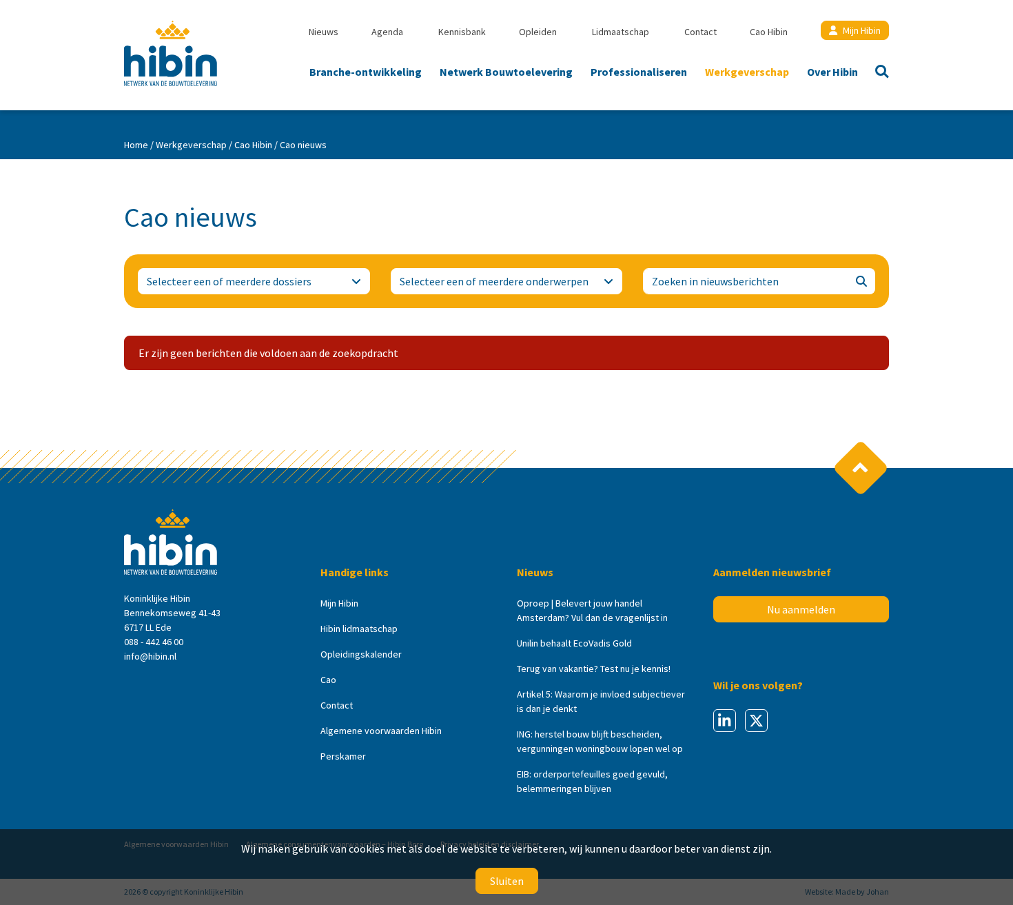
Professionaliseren (639, 72)
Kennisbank (462, 32)
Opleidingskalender (361, 654)
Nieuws (323, 32)
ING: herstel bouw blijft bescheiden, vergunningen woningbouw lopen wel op (600, 741)
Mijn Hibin (862, 30)
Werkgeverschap (747, 72)
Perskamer (343, 756)
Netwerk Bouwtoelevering (506, 72)
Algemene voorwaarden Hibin (381, 730)
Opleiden (538, 32)
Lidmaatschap (620, 32)
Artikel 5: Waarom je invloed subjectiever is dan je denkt (601, 701)
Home (136, 145)
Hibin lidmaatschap (359, 628)
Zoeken (878, 73)
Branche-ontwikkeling (365, 72)
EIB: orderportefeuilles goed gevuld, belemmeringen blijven (592, 781)
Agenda (387, 32)
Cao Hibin (769, 32)
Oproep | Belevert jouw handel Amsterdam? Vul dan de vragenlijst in (592, 610)
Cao (328, 679)
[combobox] (254, 281)
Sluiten (507, 881)
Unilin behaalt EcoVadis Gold (574, 643)
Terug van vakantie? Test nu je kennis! (594, 668)
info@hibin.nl (150, 656)
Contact (700, 32)
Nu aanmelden (801, 609)
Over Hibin (832, 72)
